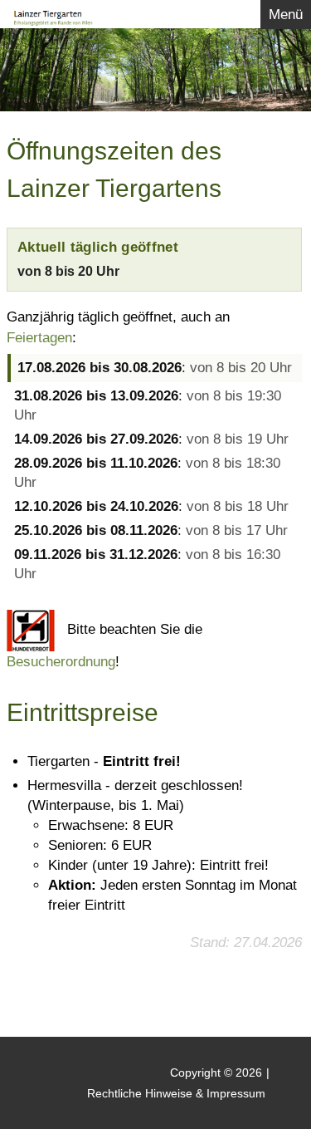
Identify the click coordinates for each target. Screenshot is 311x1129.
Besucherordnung (61, 662)
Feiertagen (39, 338)
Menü (286, 14)
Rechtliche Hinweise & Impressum (176, 1093)
